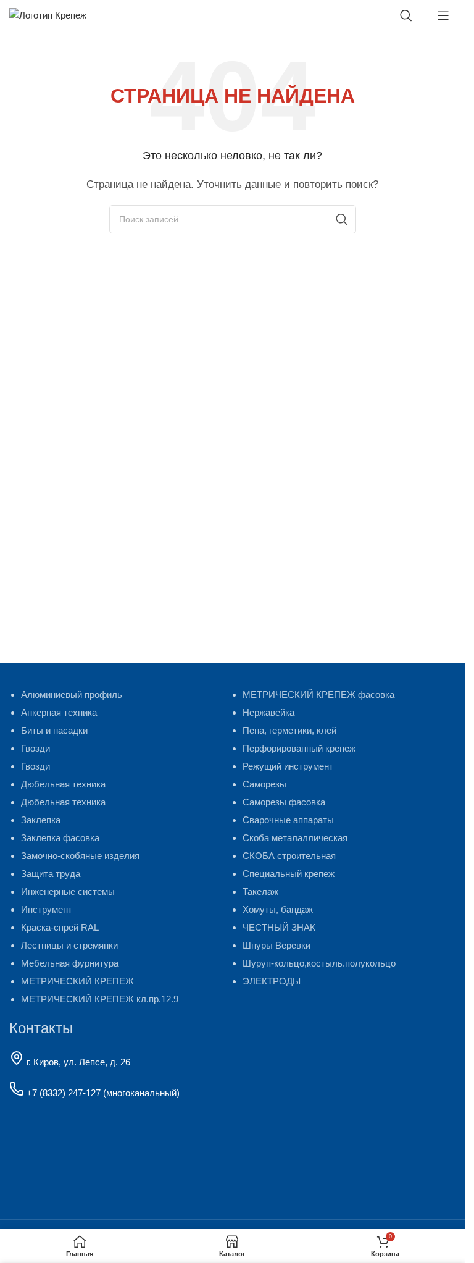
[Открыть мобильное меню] (443, 15)
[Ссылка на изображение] (82, 1152)
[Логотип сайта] (47, 14)
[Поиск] (406, 15)
